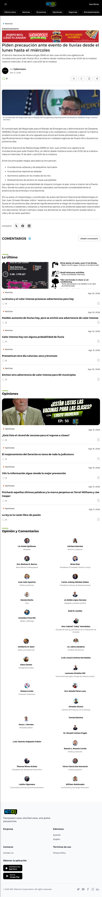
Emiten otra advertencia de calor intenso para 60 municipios (39, 374)
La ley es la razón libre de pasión (21, 514)
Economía (41, 12)
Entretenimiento (91, 12)
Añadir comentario (89, 238)
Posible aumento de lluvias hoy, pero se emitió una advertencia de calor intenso (50, 317)
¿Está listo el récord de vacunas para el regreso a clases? (36, 435)
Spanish (57, 835)
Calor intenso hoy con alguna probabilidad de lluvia (33, 336)
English (56, 839)
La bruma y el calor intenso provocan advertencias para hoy (38, 298)
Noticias (26, 12)
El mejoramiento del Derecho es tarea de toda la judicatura (38, 454)
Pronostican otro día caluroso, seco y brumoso (29, 355)
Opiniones (57, 12)
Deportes (73, 12)
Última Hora (10, 12)
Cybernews (20, 69)
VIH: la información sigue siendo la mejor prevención (34, 473)
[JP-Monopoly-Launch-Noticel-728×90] (51, 36)
